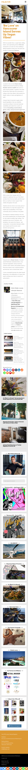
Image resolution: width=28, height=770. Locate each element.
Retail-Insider (19, 323)
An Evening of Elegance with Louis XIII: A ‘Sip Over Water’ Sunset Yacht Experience (19, 352)
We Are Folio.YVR (4, 761)
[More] (13, 373)
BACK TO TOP (4, 758)
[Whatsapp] (4, 373)
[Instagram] (4, 370)
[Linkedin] (19, 370)
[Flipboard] (10, 373)
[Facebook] (7, 370)
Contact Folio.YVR (5, 762)
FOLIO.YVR (5, 2)
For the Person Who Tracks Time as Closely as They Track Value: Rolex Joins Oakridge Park (19, 360)
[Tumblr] (16, 370)
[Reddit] (22, 370)
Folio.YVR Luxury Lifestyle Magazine (15, 301)
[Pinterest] (13, 370)
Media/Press (4, 764)
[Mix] (7, 373)
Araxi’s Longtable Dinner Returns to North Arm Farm (19, 339)
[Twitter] (10, 370)
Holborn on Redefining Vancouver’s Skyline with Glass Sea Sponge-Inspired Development (19, 345)
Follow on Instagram (15, 726)
